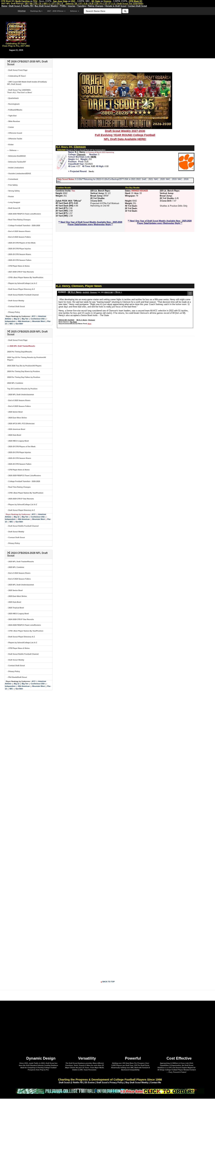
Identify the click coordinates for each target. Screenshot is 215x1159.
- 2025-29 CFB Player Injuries (19, 249)
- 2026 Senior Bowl (15, 412)
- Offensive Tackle (14, 139)
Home (22, 11)
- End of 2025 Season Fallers (19, 237)
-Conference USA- (37, 319)
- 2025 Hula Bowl (14, 602)
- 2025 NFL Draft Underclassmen (20, 585)
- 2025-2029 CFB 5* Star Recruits (20, 499)
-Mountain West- (38, 321)
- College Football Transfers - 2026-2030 (23, 225)
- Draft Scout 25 (13, 208)
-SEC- (11, 324)
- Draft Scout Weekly (15, 301)
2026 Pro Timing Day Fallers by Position (23, 377)
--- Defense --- (13, 150)
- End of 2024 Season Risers (18, 573)
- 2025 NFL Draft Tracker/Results (20, 561)
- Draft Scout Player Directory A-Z (21, 289)
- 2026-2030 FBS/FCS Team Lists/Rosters (24, 214)
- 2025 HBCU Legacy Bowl (18, 613)
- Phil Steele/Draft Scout (17, 677)
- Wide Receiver (13, 121)
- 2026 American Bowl (16, 429)
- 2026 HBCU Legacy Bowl (18, 441)
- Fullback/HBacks (14, 110)
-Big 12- (16, 319)
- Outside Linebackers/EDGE (19, 173)
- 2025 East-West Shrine (17, 596)
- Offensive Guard (14, 133)
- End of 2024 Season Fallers (19, 579)
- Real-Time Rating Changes (19, 220)
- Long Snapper (13, 202)
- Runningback (13, 104)
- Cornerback (12, 179)
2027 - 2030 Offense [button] (55, 11)
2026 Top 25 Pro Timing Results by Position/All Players (26, 358)
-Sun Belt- (19, 324)
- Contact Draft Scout (16, 306)
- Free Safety (12, 185)
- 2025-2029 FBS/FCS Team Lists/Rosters (24, 475)
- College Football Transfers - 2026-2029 (23, 481)
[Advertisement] (123, 36)
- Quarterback (13, 98)
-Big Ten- (25, 319)
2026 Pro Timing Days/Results (19, 352)
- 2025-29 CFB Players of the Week (21, 243)
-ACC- (33, 316)
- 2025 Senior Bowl (15, 590)
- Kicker (10, 144)
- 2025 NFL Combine (15, 567)
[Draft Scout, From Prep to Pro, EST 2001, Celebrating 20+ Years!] (16, 31)
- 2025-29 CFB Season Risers (19, 254)
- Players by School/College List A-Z (22, 283)
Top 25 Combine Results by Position (22, 389)
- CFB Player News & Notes (18, 266)
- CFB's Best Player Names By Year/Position (25, 277)
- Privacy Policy (13, 312)
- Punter (10, 196)
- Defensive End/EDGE (16, 156)
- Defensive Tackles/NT (16, 162)
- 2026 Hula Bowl (14, 435)
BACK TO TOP (108, 982)
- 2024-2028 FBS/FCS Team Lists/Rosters (24, 625)
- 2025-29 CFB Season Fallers (19, 260)
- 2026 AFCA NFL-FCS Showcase (20, 423)
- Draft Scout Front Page (17, 70)
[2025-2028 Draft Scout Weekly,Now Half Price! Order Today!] (109, 1091)
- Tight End (12, 116)
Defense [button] (73, 11)
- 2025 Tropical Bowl (15, 608)
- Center (10, 127)
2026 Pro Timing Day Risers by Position (23, 371)
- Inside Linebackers (15, 168)
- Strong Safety (13, 191)
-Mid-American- (23, 321)
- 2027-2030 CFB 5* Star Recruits (20, 272)
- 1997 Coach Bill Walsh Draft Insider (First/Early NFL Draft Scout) (27, 83)
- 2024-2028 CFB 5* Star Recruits (20, 619)
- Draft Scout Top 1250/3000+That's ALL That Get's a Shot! (19, 91)
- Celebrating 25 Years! (16, 76)
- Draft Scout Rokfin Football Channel (23, 295)
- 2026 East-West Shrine (17, 418)
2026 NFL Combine (15, 383)
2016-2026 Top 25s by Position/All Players (24, 366)
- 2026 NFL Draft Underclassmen (20, 394)
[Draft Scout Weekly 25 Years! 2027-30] (125, 100)
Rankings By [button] (35, 11)
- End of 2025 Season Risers (18, 231)
